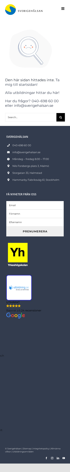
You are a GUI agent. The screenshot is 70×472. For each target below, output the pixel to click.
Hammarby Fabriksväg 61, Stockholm (35, 179)
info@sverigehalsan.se (26, 152)
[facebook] (46, 458)
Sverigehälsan (14, 448)
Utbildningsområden (23, 451)
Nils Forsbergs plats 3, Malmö (30, 166)
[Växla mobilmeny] (63, 8)
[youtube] (64, 458)
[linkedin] (58, 458)
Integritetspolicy (41, 448)
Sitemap (27, 448)
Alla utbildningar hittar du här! (32, 93)
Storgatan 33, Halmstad (27, 172)
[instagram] (52, 458)
